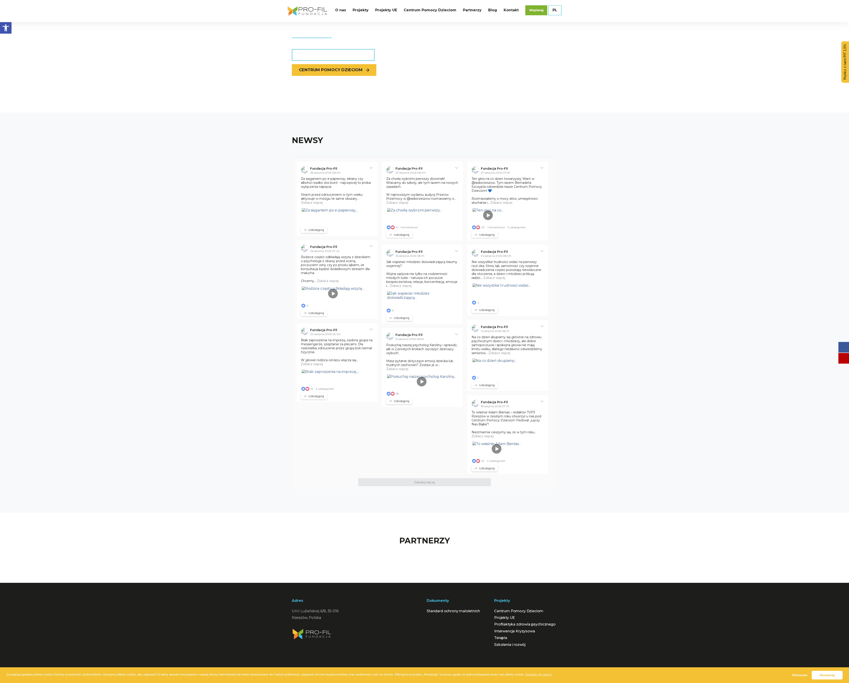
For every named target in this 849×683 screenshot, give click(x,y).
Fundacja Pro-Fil (323, 169)
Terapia (500, 638)
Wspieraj (536, 10)
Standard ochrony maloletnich (453, 611)
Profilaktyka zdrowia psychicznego (525, 624)
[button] (5, 28)
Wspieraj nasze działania (330, 54)
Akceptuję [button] (827, 675)
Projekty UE (504, 618)
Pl (555, 10)
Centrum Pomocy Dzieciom (331, 69)
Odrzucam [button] (799, 675)
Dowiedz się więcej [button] (538, 674)
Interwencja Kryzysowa (514, 631)
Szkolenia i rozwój (510, 645)
